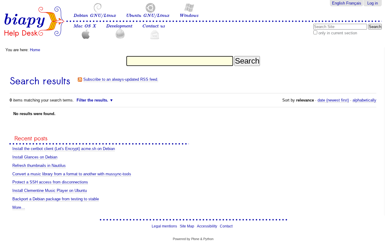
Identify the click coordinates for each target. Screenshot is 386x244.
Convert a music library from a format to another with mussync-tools (71, 174)
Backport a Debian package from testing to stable (55, 199)
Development (119, 26)
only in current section (337, 33)
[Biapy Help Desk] (34, 22)
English (338, 3)
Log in (372, 3)
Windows (188, 15)
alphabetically (364, 100)
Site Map (187, 226)
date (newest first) (333, 100)
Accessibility (207, 226)
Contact (226, 226)
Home (35, 50)
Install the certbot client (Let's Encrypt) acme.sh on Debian (63, 148)
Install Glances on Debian (34, 157)
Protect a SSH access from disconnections (50, 182)
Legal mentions (164, 226)
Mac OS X (84, 26)
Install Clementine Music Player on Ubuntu (49, 190)
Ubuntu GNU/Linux (147, 15)
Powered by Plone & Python (193, 239)
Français (353, 3)
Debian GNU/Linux (94, 15)
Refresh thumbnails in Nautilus (39, 165)
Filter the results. (93, 100)
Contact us (153, 26)
